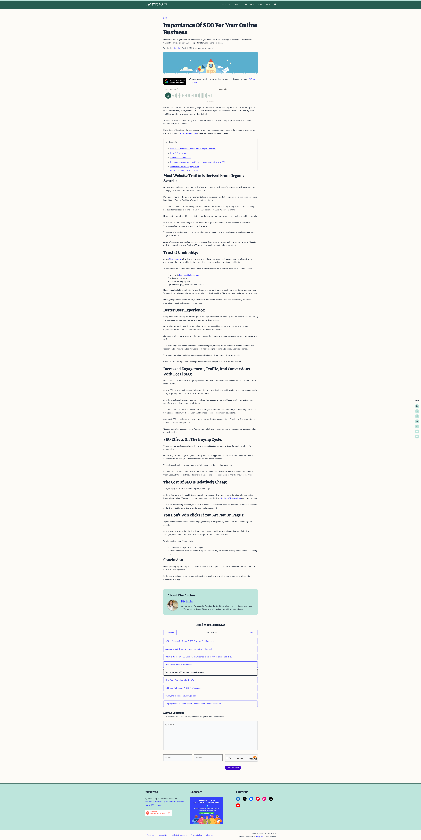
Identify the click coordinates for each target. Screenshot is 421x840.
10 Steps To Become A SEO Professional (183, 688)
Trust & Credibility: (178, 153)
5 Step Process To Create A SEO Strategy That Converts (189, 641)
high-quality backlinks (189, 275)
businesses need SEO (187, 133)
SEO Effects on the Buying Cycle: (184, 166)
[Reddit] (417, 426)
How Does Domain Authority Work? (180, 680)
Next (253, 632)
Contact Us (163, 835)
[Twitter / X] (417, 411)
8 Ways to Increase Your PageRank (180, 696)
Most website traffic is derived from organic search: (193, 148)
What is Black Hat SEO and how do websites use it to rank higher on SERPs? (198, 657)
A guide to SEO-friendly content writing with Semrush (188, 649)
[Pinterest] (417, 421)
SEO (165, 18)
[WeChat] (417, 436)
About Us (150, 835)
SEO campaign (175, 259)
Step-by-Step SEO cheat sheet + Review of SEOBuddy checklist (193, 703)
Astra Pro (259, 837)
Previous (170, 632)
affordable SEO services (230, 498)
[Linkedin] (417, 406)
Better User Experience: (180, 157)
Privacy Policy (196, 835)
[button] (228, 4)
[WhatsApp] (417, 431)
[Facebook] (417, 416)
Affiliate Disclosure (179, 835)
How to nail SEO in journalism (178, 664)
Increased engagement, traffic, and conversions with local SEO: (198, 162)
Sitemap (209, 835)
